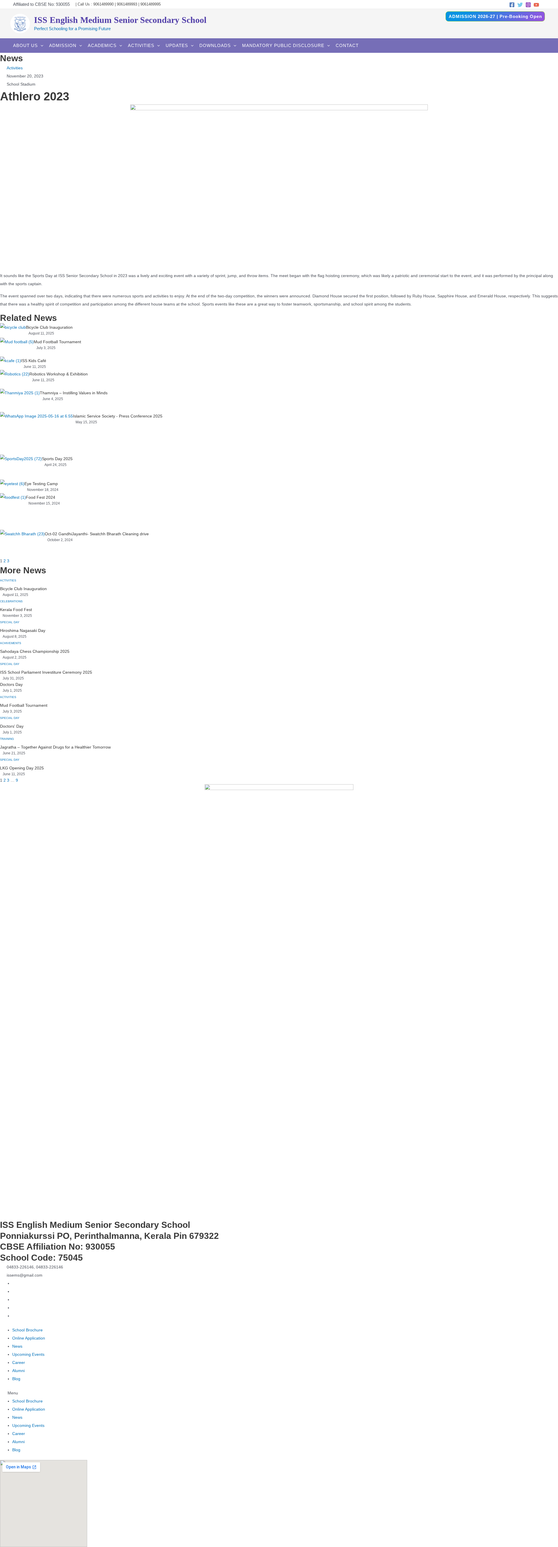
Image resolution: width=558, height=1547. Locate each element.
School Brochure (27, 1330)
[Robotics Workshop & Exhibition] (14, 379)
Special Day (9, 622)
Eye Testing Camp (41, 483)
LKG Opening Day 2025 (22, 768)
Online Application (28, 1338)
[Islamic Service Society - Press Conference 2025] (36, 433)
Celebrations (11, 601)
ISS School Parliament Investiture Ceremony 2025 (46, 672)
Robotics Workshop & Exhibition (58, 374)
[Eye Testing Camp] (12, 486)
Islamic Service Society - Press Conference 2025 (117, 416)
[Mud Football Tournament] (17, 347)
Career (18, 1362)
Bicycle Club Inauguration (49, 327)
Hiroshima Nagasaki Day (22, 630)
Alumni (18, 1370)
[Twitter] (520, 5)
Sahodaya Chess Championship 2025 (34, 651)
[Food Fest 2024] (13, 511)
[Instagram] (528, 5)
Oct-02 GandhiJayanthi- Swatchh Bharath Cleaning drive (97, 534)
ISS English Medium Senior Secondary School (120, 20)
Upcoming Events (28, 1354)
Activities (15, 68)
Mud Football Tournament (57, 341)
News (17, 1346)
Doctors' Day (12, 726)
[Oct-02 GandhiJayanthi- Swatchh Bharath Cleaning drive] (22, 543)
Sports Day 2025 (57, 458)
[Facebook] (512, 5)
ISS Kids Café (33, 360)
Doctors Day (11, 684)
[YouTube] (536, 5)
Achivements (10, 643)
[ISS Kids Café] (10, 363)
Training (7, 738)
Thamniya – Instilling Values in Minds (74, 393)
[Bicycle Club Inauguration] (13, 330)
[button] (279, 1393)
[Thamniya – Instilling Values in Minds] (20, 400)
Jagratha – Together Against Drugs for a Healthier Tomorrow (55, 747)
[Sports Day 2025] (21, 467)
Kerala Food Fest (16, 609)
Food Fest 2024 (40, 497)
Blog (16, 1378)
